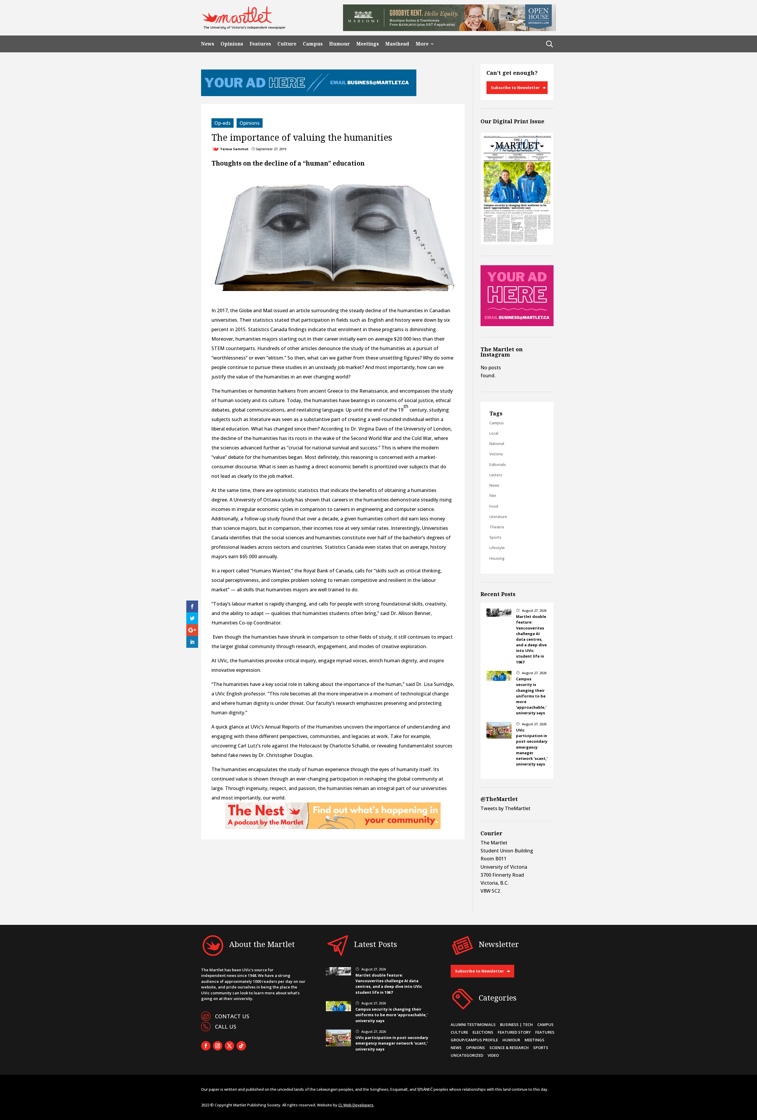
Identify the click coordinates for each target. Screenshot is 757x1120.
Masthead (397, 44)
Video (493, 1055)
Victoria (496, 454)
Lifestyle (497, 547)
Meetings (367, 44)
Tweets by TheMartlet (505, 808)
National (496, 443)
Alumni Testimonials (473, 1024)
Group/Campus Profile (474, 1040)
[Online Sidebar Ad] (517, 324)
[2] (333, 827)
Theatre (496, 527)
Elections (483, 1032)
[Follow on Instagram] (217, 1046)
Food (493, 506)
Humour (339, 44)
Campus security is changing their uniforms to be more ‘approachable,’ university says (531, 696)
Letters (495, 475)
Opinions (232, 44)
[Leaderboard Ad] (308, 94)
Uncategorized (467, 1055)
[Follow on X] (229, 1046)
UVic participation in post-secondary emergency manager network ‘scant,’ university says (532, 747)
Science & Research (509, 1047)
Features (260, 44)
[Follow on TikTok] (241, 1046)
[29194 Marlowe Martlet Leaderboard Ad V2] (449, 29)
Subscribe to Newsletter (515, 87)
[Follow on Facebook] (206, 1046)
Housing (496, 558)
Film (492, 495)
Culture (286, 44)
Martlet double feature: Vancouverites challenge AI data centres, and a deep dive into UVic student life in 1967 (531, 639)
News (207, 44)
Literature (498, 516)
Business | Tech (516, 1024)
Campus (313, 44)
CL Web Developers (355, 1105)
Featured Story (514, 1032)
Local (493, 433)
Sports (495, 537)
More (422, 44)
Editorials (497, 464)
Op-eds (222, 123)
